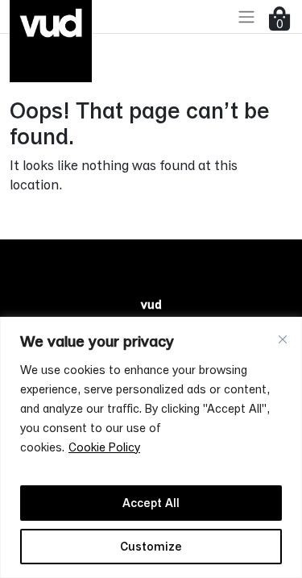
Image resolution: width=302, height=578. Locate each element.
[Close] (282, 339)
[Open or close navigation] (246, 16)
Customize (151, 546)
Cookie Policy (104, 447)
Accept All (151, 502)
